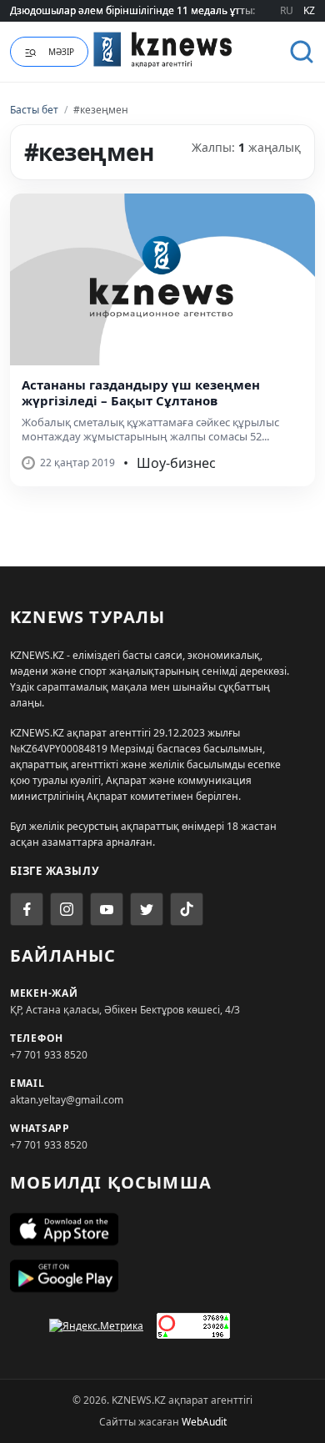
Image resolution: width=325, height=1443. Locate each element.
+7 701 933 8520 (49, 1055)
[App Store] (162, 1229)
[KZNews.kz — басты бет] (163, 49)
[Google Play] (162, 1276)
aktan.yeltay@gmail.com (66, 1100)
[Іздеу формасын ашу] (301, 51)
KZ (309, 10)
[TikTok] (186, 909)
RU (286, 10)
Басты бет (34, 110)
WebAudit (204, 1422)
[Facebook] (26, 909)
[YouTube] (106, 909)
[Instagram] (66, 909)
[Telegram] (146, 909)
